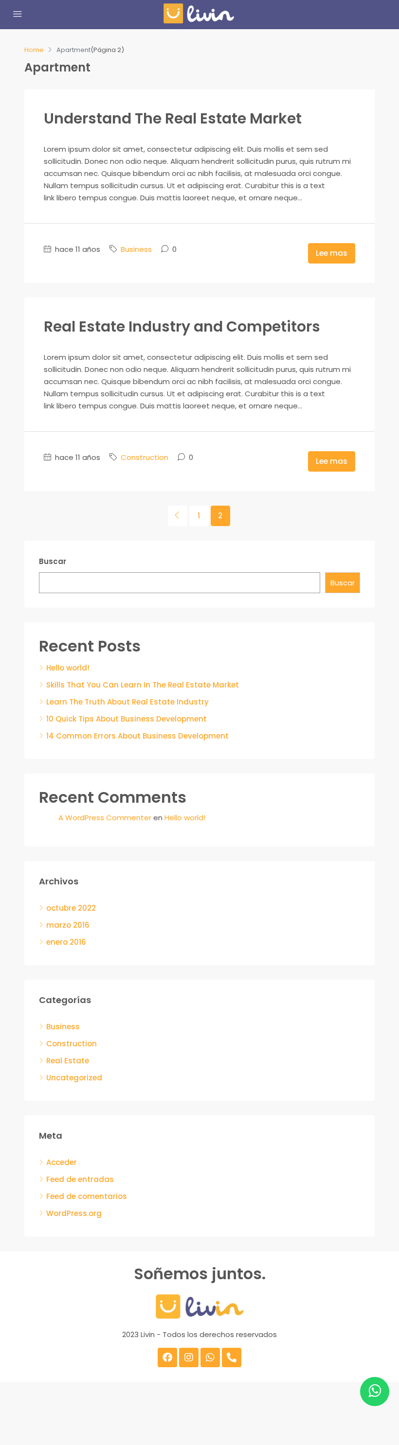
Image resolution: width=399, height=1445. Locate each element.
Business (136, 249)
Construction (144, 457)
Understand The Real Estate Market (173, 118)
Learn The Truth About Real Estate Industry (127, 702)
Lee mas (331, 253)
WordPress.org (74, 1213)
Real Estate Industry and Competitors (182, 326)
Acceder (61, 1162)
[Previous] (177, 516)
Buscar (52, 561)
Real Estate (67, 1061)
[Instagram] (189, 1357)
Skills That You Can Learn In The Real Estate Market (142, 685)
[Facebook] (167, 1357)
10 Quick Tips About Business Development (126, 719)
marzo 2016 (68, 925)
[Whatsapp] (210, 1357)
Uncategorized (74, 1078)
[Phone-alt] (231, 1357)
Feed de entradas (80, 1179)
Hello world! (68, 668)
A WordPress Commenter (104, 817)
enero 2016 (66, 942)
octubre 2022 (71, 908)
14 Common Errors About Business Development (137, 736)
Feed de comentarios (86, 1196)
